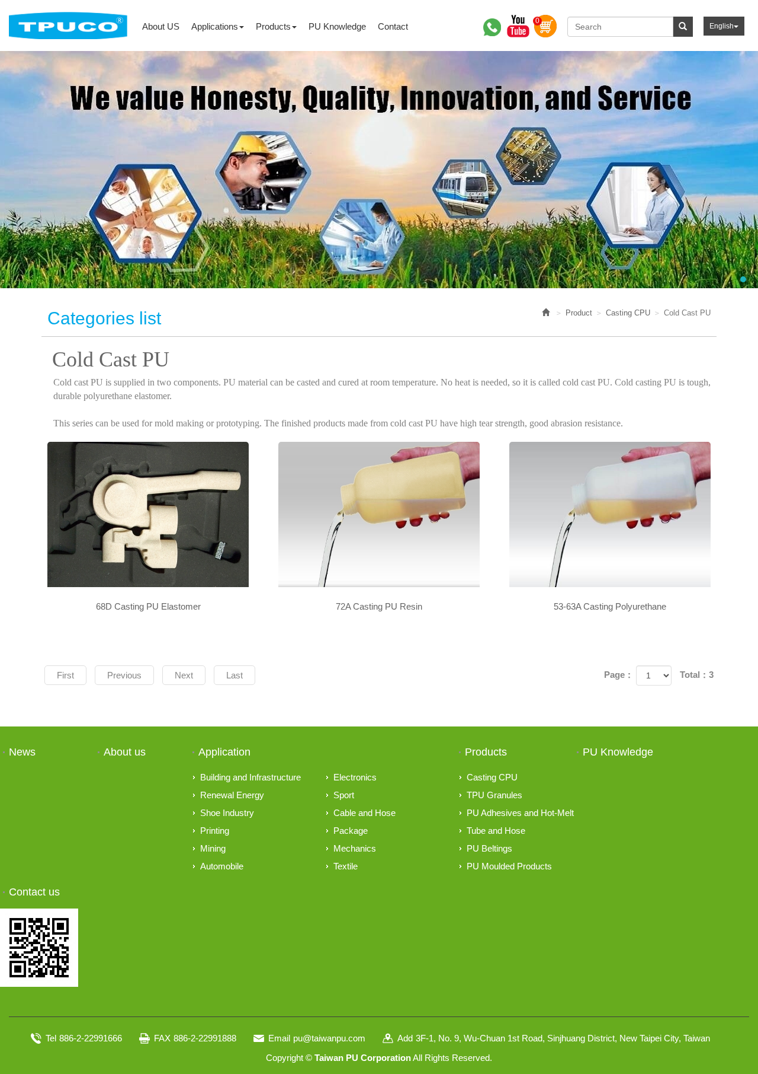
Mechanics (354, 848)
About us (125, 752)
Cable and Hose (364, 813)
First (65, 675)
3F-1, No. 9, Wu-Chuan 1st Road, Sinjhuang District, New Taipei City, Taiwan (563, 1038)
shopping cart (545, 26)
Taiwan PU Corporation (68, 25)
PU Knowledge (618, 752)
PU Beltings (489, 848)
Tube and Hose (496, 831)
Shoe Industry (227, 813)
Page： (619, 675)
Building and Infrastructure (250, 777)
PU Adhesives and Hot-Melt (520, 813)
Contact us (34, 892)
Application (224, 752)
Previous (124, 675)
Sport (343, 795)
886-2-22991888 (205, 1038)
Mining (213, 848)
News (22, 752)
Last (234, 675)
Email (279, 1038)
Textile (345, 866)
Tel (51, 1038)
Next (184, 675)
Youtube (518, 26)
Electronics (355, 777)
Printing (214, 831)
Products (486, 752)
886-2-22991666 (90, 1038)
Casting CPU (628, 312)
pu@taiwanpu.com (329, 1038)
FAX (162, 1038)
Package (350, 831)
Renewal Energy (232, 795)
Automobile (221, 866)
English (721, 26)
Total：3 (697, 675)
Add (405, 1038)
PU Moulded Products (509, 866)
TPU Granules (494, 795)
